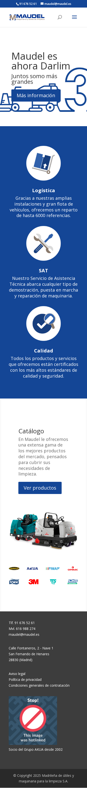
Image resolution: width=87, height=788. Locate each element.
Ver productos (40, 487)
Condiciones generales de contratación (39, 685)
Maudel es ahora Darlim (40, 60)
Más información (36, 95)
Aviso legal (17, 673)
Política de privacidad (25, 679)
